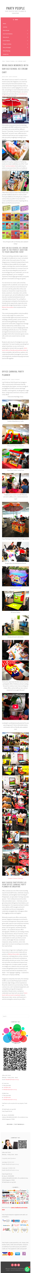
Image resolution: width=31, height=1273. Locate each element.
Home (4, 23)
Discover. (20, 878)
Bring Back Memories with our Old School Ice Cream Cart (15, 69)
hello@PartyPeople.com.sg (12, 1079)
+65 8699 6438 (7, 1097)
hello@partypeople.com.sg (10, 1089)
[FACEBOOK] (12, 1265)
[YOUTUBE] (18, 1265)
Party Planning (6, 51)
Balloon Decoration (13, 954)
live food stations (10, 166)
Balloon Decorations (8, 307)
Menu (16, 19)
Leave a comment (13, 76)
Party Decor (6, 37)
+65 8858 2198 (7, 1087)
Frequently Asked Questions (9, 1158)
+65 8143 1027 (10, 1162)
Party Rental (6, 30)
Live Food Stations (7, 34)
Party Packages (7, 47)
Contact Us (6, 54)
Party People (15, 8)
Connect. (15, 878)
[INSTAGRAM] (15, 1265)
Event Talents (6, 40)
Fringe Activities (7, 44)
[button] (6, 208)
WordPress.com (20, 1270)
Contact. (10, 878)
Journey (5, 27)
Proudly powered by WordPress (15, 1268)
